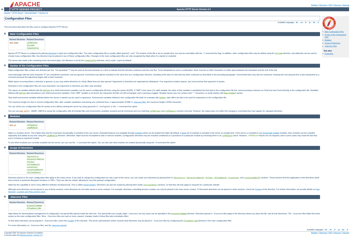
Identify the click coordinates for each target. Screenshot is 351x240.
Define (46, 90)
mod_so (12, 125)
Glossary (337, 5)
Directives (323, 5)
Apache (7, 13)
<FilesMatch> (33, 164)
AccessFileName (34, 205)
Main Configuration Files (334, 32)
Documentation (31, 13)
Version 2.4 (43, 13)
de (296, 22)
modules (138, 133)
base (184, 133)
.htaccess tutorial (59, 225)
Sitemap (345, 5)
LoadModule (32, 128)
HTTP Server (17, 13)
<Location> (32, 167)
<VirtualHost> (34, 172)
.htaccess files (140, 102)
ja (309, 22)
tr (318, 22)
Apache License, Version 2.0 (31, 235)
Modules (314, 5)
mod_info (23, 111)
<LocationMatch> (35, 170)
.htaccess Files (331, 46)
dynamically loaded (271, 133)
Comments (329, 54)
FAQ (330, 5)
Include (30, 45)
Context (258, 189)
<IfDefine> (32, 43)
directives (52, 53)
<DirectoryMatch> (35, 159)
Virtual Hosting (89, 185)
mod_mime (13, 43)
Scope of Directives (332, 43)
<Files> (30, 162)
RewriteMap (229, 93)
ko (314, 22)
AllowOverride (34, 208)
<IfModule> (170, 111)
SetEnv (162, 98)
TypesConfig (33, 48)
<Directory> (33, 156)
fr (306, 22)
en (301, 22)
